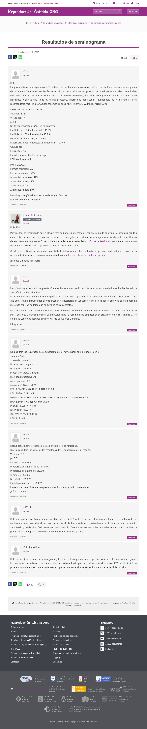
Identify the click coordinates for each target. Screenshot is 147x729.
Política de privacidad (62, 640)
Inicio (28, 23)
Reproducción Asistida (53, 23)
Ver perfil (26, 75)
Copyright (57, 657)
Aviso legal (58, 631)
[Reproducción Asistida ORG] (33, 11)
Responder (132, 205)
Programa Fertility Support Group (26, 636)
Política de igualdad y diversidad (25, 653)
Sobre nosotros (17, 627)
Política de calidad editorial (65, 636)
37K (127, 3)
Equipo (14, 631)
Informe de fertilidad (99, 241)
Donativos (57, 661)
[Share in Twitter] (15, 57)
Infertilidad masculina (77, 23)
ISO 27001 (15, 648)
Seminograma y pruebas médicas (106, 23)
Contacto (15, 661)
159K (118, 3)
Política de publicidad (62, 648)
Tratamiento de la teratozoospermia (86, 254)
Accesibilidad (59, 627)
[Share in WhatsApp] (20, 57)
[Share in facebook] (10, 57)
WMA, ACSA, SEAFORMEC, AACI (45, 3)
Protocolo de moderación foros (67, 653)
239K (98, 3)
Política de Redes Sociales (22, 657)
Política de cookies (61, 644)
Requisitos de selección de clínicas (26, 640)
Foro (37, 23)
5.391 (108, 3)
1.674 (136, 3)
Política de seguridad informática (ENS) (28, 644)
